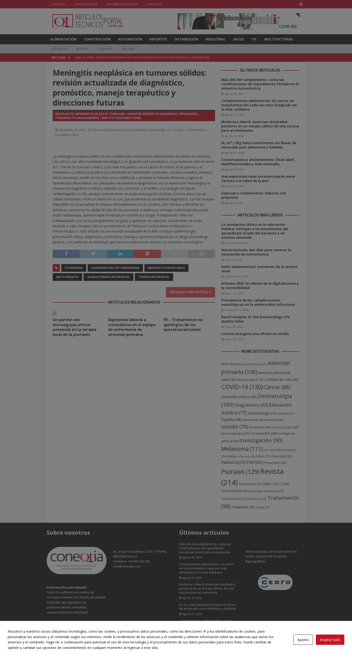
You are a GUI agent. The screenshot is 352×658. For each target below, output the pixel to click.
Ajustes (303, 639)
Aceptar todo (330, 639)
